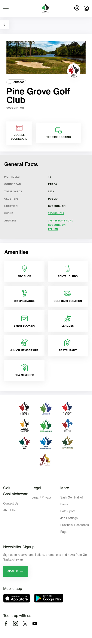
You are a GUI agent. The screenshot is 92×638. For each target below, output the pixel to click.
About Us (9, 510)
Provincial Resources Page (74, 528)
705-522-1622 (56, 213)
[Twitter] (25, 623)
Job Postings (69, 518)
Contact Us (10, 503)
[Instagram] (15, 623)
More (64, 487)
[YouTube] (34, 623)
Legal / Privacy (42, 497)
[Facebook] (6, 623)
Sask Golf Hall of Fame (71, 500)
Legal (36, 487)
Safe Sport (67, 511)
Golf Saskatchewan (15, 490)
